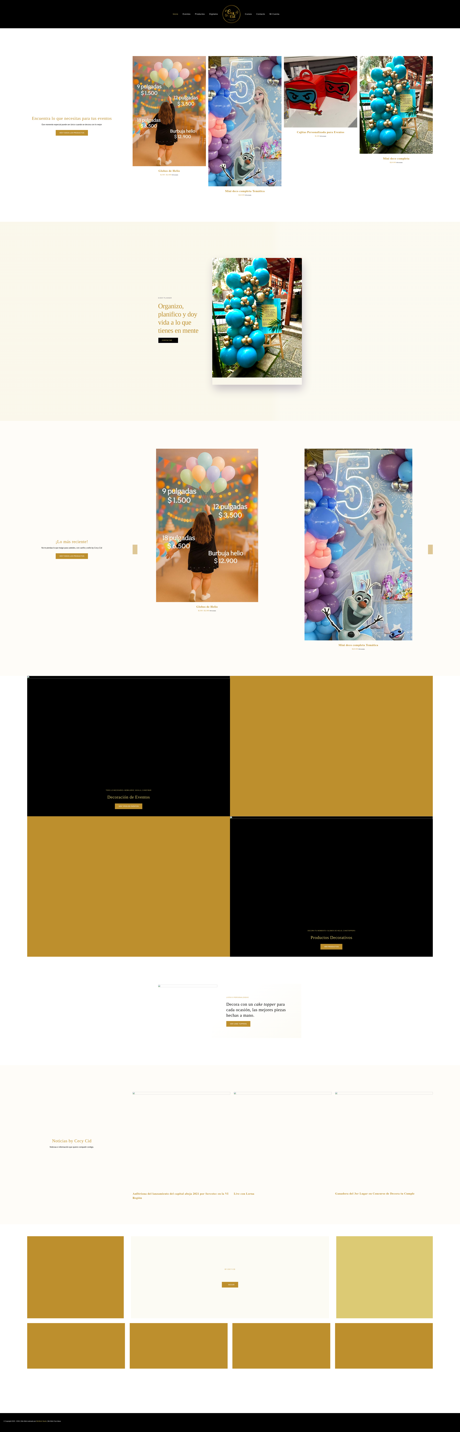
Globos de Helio (169, 171)
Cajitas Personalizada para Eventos (320, 132)
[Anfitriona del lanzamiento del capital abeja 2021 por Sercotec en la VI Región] (181, 1141)
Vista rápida (182, 111)
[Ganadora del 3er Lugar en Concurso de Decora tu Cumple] (384, 1140)
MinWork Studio (41, 1421)
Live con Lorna (244, 1193)
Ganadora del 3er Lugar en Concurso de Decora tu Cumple (375, 1193)
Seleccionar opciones (161, 111)
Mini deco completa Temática (245, 191)
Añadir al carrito (237, 121)
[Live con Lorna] (282, 1141)
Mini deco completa (396, 158)
